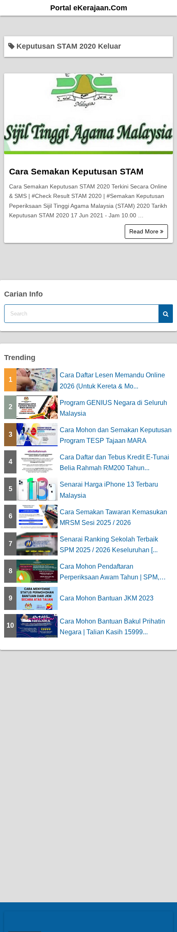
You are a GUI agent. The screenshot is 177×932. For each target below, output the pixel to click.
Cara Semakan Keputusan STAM (76, 171)
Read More (144, 231)
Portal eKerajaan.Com (88, 8)
